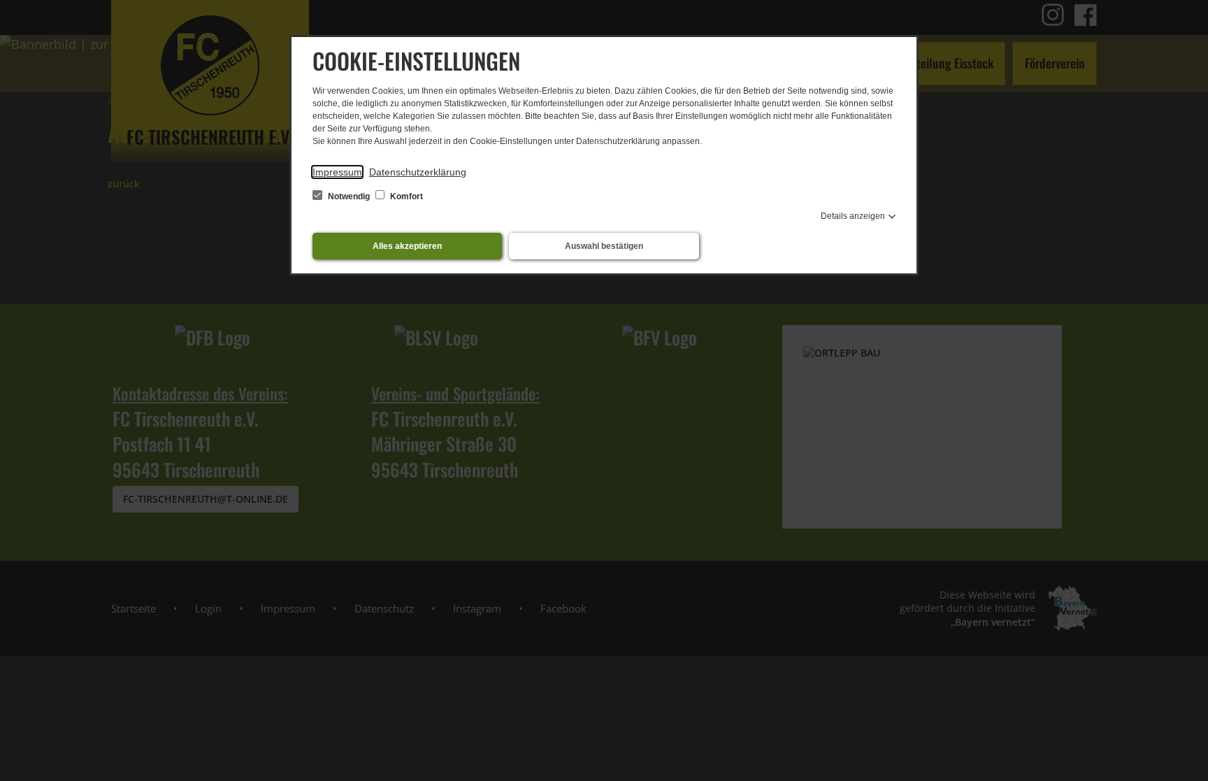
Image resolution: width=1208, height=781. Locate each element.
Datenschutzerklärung (417, 172)
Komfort (405, 196)
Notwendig (349, 196)
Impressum (337, 172)
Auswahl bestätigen (604, 246)
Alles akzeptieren (407, 246)
